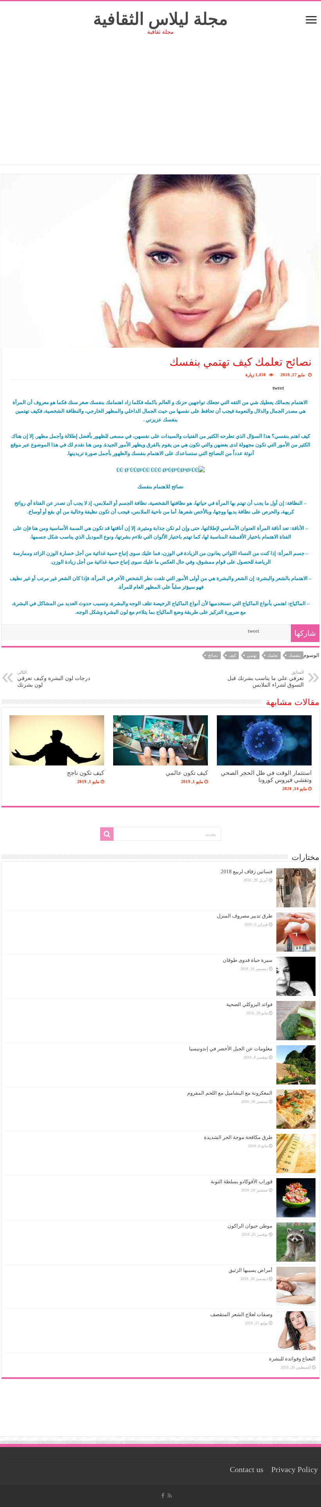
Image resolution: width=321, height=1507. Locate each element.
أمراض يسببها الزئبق (250, 1270)
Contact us (246, 1469)
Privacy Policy (294, 1469)
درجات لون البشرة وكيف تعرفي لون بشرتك (53, 679)
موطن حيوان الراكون (249, 1226)
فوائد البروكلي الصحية (249, 1004)
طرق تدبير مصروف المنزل (244, 916)
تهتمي (252, 655)
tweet (278, 388)
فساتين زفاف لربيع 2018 (246, 871)
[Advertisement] (160, 110)
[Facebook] (162, 1495)
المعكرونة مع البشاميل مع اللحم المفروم (229, 1093)
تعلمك (272, 655)
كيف (232, 655)
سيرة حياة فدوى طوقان (247, 960)
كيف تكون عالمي (187, 772)
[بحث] (107, 834)
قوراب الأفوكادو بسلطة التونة (241, 1181)
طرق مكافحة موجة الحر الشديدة (238, 1137)
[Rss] (170, 1495)
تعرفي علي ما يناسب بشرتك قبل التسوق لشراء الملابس (265, 679)
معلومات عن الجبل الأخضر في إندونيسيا (230, 1049)
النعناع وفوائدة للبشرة (292, 1359)
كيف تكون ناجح (85, 772)
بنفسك (295, 655)
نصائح (213, 655)
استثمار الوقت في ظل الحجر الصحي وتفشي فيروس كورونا (266, 776)
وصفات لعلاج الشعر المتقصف (241, 1314)
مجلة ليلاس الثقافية (160, 19)
